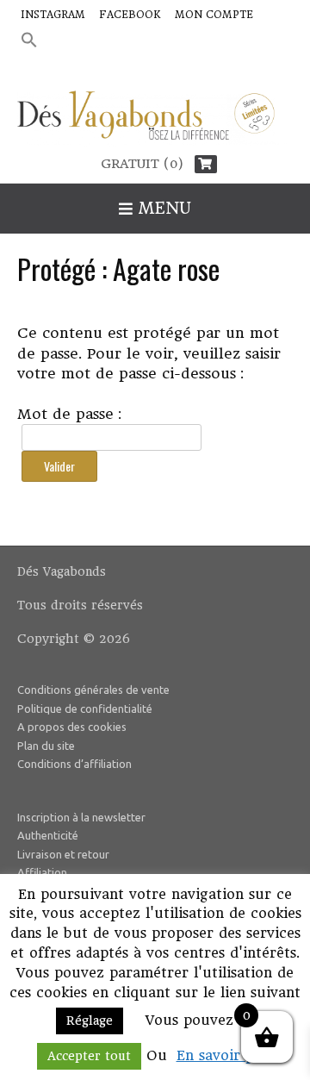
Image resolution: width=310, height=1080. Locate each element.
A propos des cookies (72, 727)
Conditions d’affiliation (74, 764)
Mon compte (214, 15)
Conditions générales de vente (93, 690)
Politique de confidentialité (84, 708)
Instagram (53, 15)
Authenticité (47, 835)
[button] (29, 41)
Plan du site (46, 746)
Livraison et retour (63, 854)
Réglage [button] (89, 1020)
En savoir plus (225, 1055)
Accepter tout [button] (89, 1056)
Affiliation (42, 872)
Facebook (130, 15)
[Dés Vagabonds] (155, 119)
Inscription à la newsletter (81, 817)
